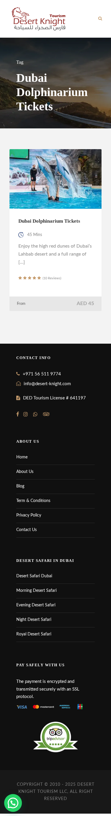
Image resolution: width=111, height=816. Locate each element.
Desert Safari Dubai (34, 576)
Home (22, 457)
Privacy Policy (28, 515)
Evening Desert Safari (35, 605)
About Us (24, 472)
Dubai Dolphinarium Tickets (49, 221)
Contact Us (26, 530)
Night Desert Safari (33, 620)
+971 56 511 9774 (42, 374)
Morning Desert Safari (36, 591)
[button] (13, 803)
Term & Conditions (33, 501)
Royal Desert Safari (33, 634)
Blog (20, 486)
